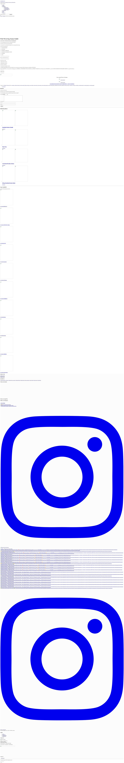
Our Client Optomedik (3, 261)
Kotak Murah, (39, 380)
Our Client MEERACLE (3, 206)
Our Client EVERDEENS (3, 298)
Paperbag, (7, 380)
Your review (2, 101)
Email (1, 104)
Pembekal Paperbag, (3, 380)
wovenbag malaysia (81, 85)
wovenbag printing (86, 85)
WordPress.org (4, 736)
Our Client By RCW (3, 243)
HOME (3, 5)
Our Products (4, 6)
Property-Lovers (2, 377)
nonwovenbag (40, 85)
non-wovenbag (31, 85)
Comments (4, 735)
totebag (68, 85)
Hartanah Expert (2, 376)
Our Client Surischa (3, 335)
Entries (3, 734)
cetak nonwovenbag (17, 85)
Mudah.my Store (2, 375)
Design (3, 11)
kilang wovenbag (27, 85)
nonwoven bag (36, 85)
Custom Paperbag (6, 8)
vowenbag (70, 85)
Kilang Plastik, (31, 380)
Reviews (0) (3, 86)
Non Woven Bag (6, 9)
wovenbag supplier (91, 85)
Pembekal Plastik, (18, 380)
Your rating (1, 94)
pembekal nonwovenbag (58, 85)
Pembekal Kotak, (22, 380)
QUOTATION (4, 10)
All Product (4, 85)
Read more (3, 148)
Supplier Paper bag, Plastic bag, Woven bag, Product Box (7, 2)
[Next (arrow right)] (1, 762)
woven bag (73, 85)
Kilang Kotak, (35, 380)
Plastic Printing (6, 7)
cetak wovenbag (22, 85)
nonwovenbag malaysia (45, 85)
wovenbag (77, 85)
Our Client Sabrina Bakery (4, 372)
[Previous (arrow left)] (0, 762)
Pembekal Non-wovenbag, (12, 380)
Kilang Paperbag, (27, 380)
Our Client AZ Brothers (3, 280)
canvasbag (12, 85)
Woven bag (8, 85)
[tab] (63, 86)
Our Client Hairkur (3, 317)
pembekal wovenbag (64, 85)
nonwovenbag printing (51, 85)
